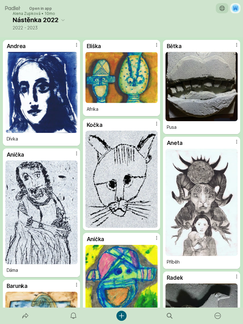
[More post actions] (72, 47)
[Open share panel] (25, 315)
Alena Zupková (26, 13)
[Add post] (121, 315)
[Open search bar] (169, 316)
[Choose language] (222, 8)
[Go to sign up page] (235, 8)
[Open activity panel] (73, 315)
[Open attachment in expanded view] (41, 92)
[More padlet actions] (217, 315)
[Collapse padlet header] (63, 20)
